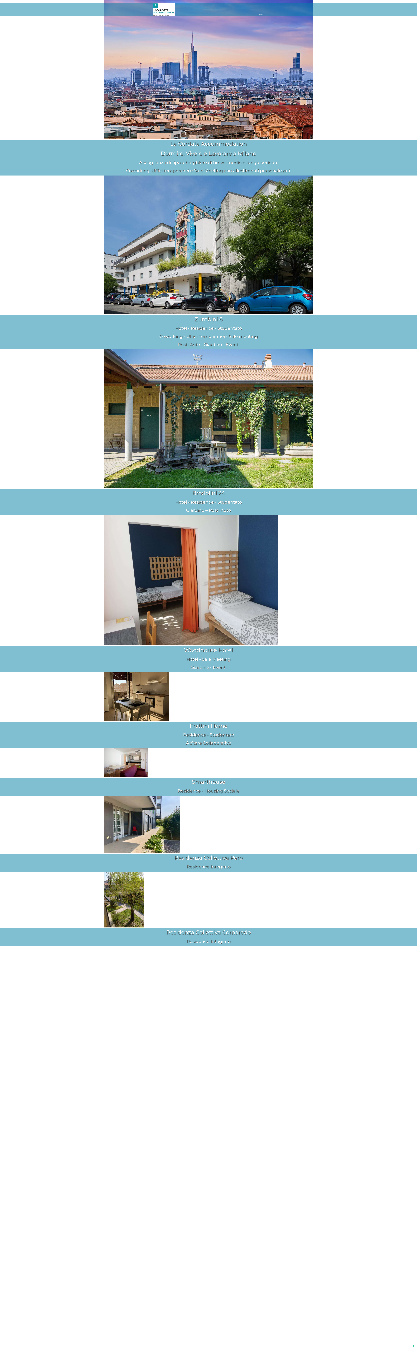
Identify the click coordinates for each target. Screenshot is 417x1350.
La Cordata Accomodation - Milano (208, 9)
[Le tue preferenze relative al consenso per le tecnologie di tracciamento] (413, 1346)
